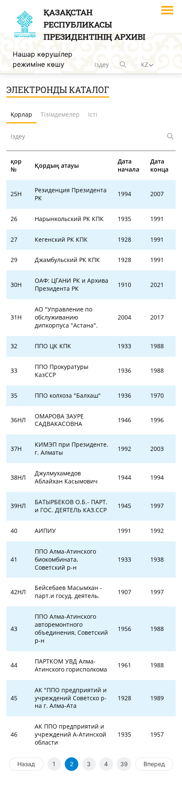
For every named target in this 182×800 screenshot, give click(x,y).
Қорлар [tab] (21, 114)
